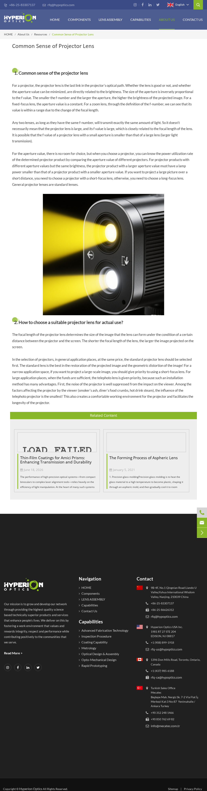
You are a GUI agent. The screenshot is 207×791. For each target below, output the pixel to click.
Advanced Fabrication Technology (104, 630)
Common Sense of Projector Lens (73, 34)
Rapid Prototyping (94, 665)
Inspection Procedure (96, 636)
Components (79, 19)
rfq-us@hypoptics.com (166, 649)
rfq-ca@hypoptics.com (166, 677)
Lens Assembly (110, 19)
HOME (55, 19)
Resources (40, 34)
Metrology (88, 648)
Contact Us (193, 19)
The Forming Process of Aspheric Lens (143, 457)
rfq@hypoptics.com (58, 5)
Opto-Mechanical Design (98, 660)
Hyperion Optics (30, 789)
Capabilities (140, 19)
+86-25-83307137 (19, 5)
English (180, 4)
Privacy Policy (193, 789)
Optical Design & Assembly (100, 654)
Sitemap (173, 789)
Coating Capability (94, 642)
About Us (167, 19)
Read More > (13, 653)
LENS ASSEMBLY (93, 599)
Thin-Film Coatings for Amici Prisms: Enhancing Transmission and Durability (56, 460)
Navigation (90, 579)
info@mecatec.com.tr (165, 726)
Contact (145, 579)
